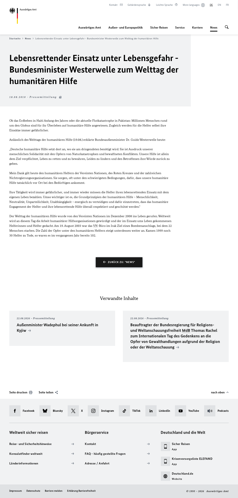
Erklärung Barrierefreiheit (81, 490)
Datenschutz (33, 490)
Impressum (15, 490)
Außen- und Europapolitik (125, 27)
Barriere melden (53, 490)
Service (180, 27)
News (213, 29)
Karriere (197, 27)
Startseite (14, 38)
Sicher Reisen (159, 27)
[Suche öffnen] (227, 27)
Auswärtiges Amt (89, 27)
